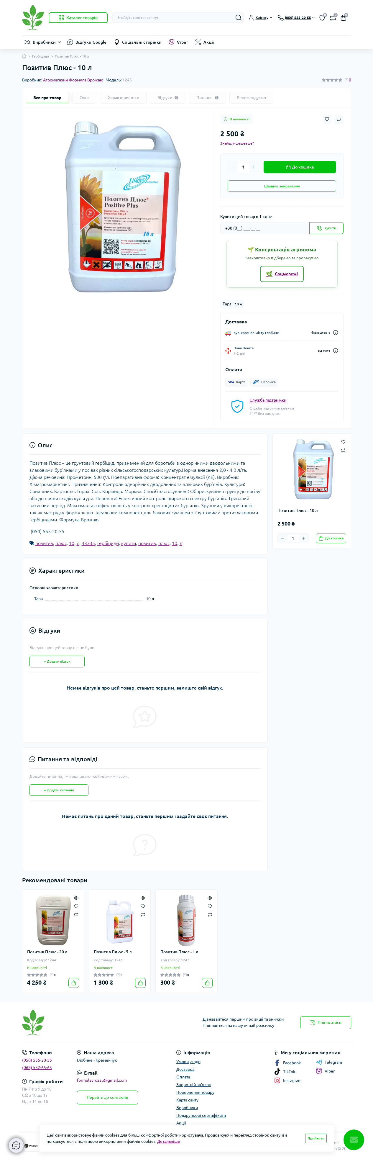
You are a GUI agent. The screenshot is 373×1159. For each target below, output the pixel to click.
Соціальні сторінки (142, 42)
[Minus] (232, 167)
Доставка (185, 1069)
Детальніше (168, 1141)
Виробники (44, 42)
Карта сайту (187, 1100)
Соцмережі (282, 274)
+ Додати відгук (57, 661)
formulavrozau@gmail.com (102, 1080)
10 (71, 543)
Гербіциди (40, 56)
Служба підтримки (268, 400)
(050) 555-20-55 (37, 1060)
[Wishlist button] (327, 119)
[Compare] (76, 914)
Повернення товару (195, 1092)
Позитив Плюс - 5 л (113, 952)
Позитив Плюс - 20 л (47, 952)
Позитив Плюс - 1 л (179, 952)
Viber (182, 42)
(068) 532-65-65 (37, 1067)
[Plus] (254, 167)
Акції (208, 42)
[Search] (238, 18)
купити (128, 543)
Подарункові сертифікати (201, 1115)
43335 (88, 543)
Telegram (333, 1062)
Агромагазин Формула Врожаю (73, 80)
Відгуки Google (91, 42)
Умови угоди (188, 1061)
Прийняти (316, 1138)
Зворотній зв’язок (193, 1084)
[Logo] (33, 18)
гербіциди (108, 543)
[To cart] (73, 983)
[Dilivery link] (336, 332)
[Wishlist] (76, 905)
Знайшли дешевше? (237, 143)
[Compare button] (339, 119)
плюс (61, 543)
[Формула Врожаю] (102, 1022)
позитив (44, 543)
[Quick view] (76, 897)
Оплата (183, 1077)
